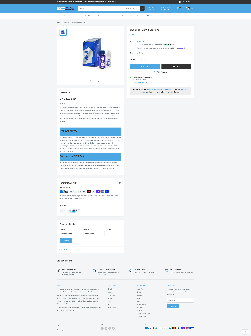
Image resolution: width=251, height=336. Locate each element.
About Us (140, 289)
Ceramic (100, 16)
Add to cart (144, 66)
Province (86, 229)
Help (138, 301)
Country (62, 229)
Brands (139, 16)
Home (59, 16)
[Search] (142, 8)
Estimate (66, 240)
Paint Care (88, 16)
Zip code (108, 229)
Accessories (113, 16)
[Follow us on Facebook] (102, 328)
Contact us (140, 295)
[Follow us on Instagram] (106, 328)
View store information (140, 82)
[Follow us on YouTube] (109, 328)
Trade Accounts (142, 316)
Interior (77, 16)
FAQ (138, 298)
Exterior (66, 16)
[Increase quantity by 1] (150, 59)
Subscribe (173, 306)
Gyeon (132, 34)
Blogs (139, 292)
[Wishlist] (178, 8)
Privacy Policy (141, 304)
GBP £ (59, 325)
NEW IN (149, 16)
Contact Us (159, 16)
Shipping (140, 310)
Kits (132, 16)
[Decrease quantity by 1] (139, 59)
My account (165, 9)
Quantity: (133, 59)
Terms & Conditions (143, 313)
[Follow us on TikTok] (113, 328)
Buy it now (176, 66)
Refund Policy (63, 250)
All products (65, 22)
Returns (139, 307)
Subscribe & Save (187, 2)
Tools (124, 16)
